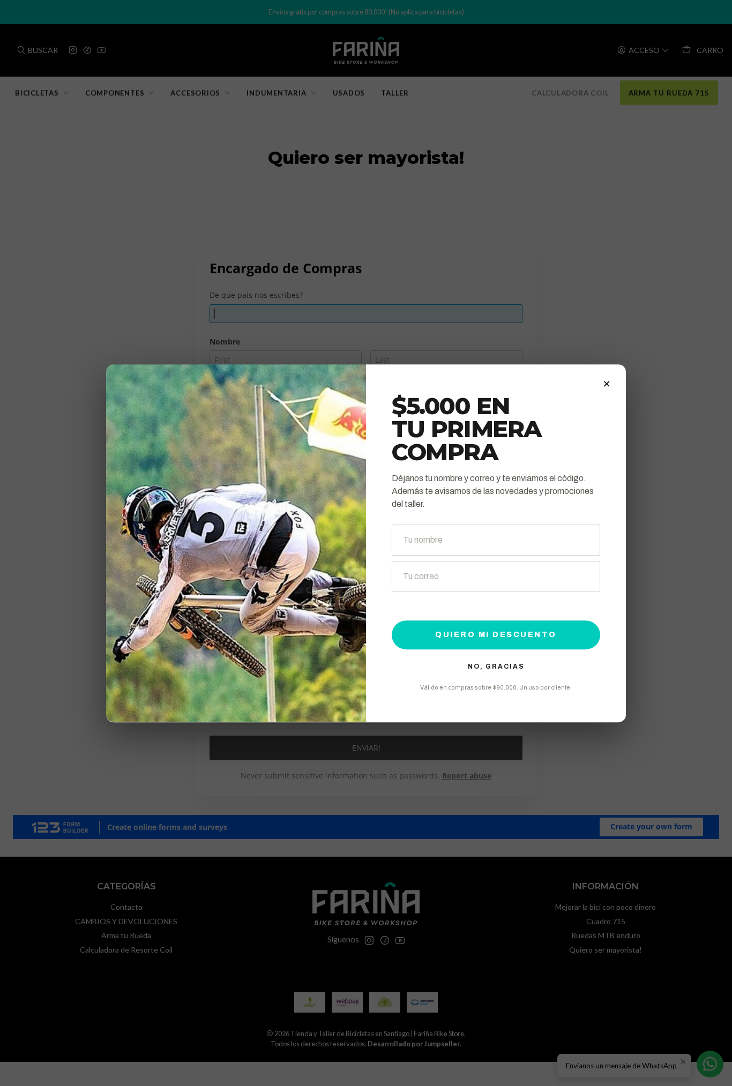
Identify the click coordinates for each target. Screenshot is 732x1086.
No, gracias (496, 666)
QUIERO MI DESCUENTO (496, 634)
